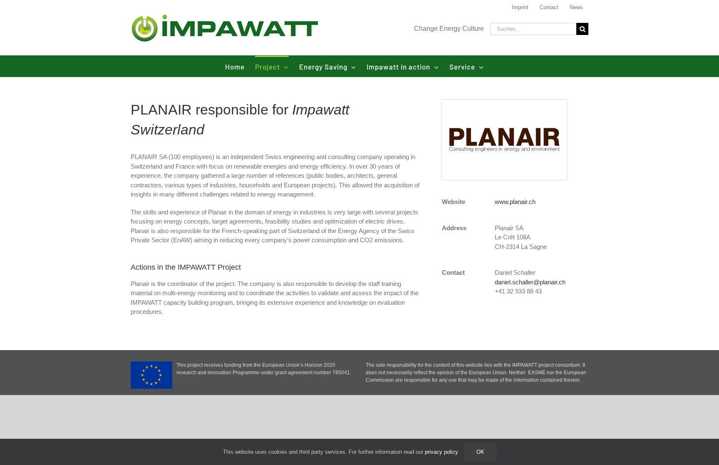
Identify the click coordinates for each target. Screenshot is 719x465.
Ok (480, 452)
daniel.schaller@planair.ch (530, 282)
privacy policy (441, 452)
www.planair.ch (515, 201)
